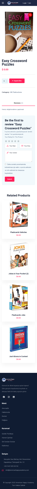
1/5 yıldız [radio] (6, 141)
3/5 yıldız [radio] (12, 141)
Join (29, 3)
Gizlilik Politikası (7, 434)
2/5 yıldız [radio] (9, 141)
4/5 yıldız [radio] (15, 141)
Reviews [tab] (18, 103)
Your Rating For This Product (14, 137)
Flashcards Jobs (18, 315)
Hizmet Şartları (7, 438)
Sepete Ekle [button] (19, 235)
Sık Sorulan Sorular (8, 442)
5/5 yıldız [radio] (18, 141)
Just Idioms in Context (18, 356)
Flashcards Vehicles (18, 232)
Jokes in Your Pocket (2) (18, 274)
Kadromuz (5, 446)
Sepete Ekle (18, 81)
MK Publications (16, 92)
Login (24, 3)
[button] (30, 15)
